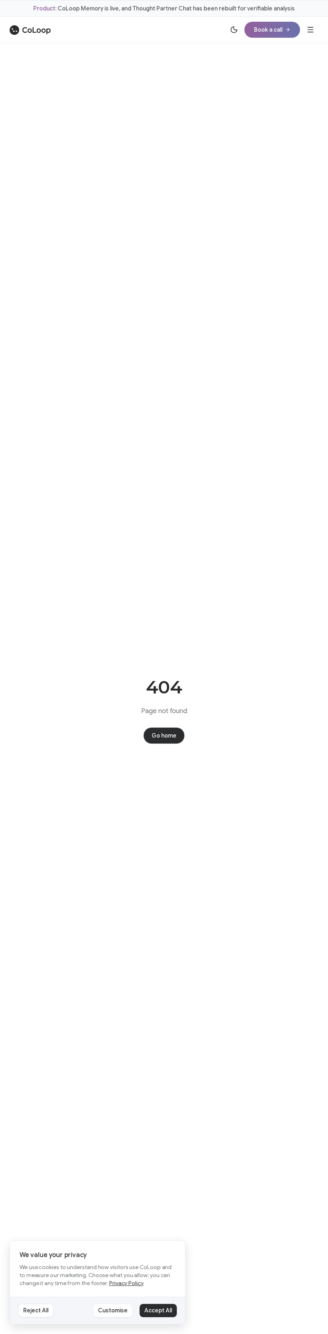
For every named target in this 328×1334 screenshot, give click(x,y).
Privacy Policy (126, 1283)
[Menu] (310, 30)
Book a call (268, 29)
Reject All (35, 1310)
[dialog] (98, 1282)
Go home (164, 735)
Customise (113, 1310)
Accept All (158, 1310)
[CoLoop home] (30, 30)
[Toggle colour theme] (234, 30)
